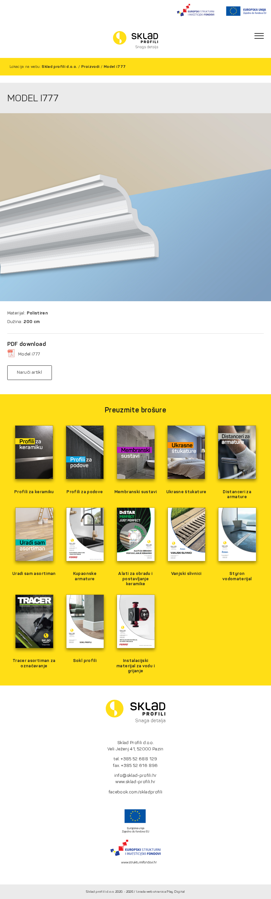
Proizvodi (90, 66)
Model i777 (115, 66)
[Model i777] (135, 207)
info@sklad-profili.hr (135, 775)
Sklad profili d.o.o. (59, 66)
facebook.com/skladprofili (136, 791)
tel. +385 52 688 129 (135, 758)
